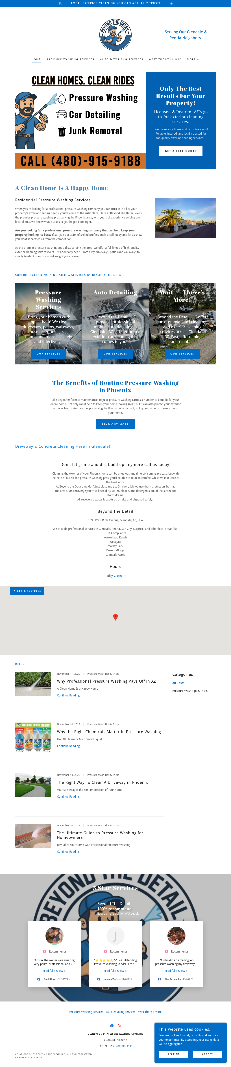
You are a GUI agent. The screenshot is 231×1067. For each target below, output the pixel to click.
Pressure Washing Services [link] (70, 59)
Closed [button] (118, 576)
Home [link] (36, 59)
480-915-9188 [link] (124, 1046)
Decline (173, 1054)
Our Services (48, 353)
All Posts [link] (178, 683)
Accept (207, 1054)
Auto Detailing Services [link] (121, 59)
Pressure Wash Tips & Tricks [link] (190, 690)
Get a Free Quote (181, 151)
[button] (193, 59)
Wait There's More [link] (165, 59)
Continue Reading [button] (68, 695)
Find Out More (115, 424)
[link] (115, 34)
